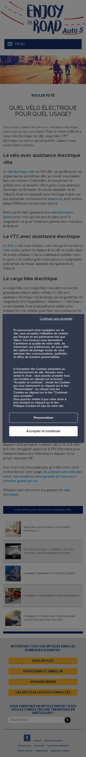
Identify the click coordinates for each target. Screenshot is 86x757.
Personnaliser (43, 417)
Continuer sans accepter (56, 318)
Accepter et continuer (43, 431)
